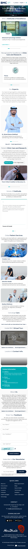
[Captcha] (15, 449)
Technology (4, 496)
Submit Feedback (14, 453)
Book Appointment (18, 13)
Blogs (16, 485)
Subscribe (21, 471)
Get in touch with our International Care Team (13, 324)
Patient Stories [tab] (9, 162)
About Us (3, 483)
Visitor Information (19, 494)
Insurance (3, 490)
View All (7, 144)
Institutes (3, 492)
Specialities (3, 488)
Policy (8, 545)
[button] (11, 15)
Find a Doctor (8, 13)
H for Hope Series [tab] (19, 162)
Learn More (5, 44)
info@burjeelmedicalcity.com (11, 382)
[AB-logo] (14, 529)
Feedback (17, 492)
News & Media (18, 488)
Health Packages (5, 494)
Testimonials (18, 490)
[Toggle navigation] (26, 3)
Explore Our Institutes (7, 347)
